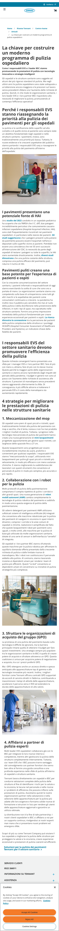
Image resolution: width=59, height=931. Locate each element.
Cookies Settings (29, 926)
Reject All (29, 919)
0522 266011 (10, 868)
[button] (53, 874)
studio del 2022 (14, 220)
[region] (29, 907)
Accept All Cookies (29, 912)
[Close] (55, 887)
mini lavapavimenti (43, 437)
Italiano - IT (51, 4)
